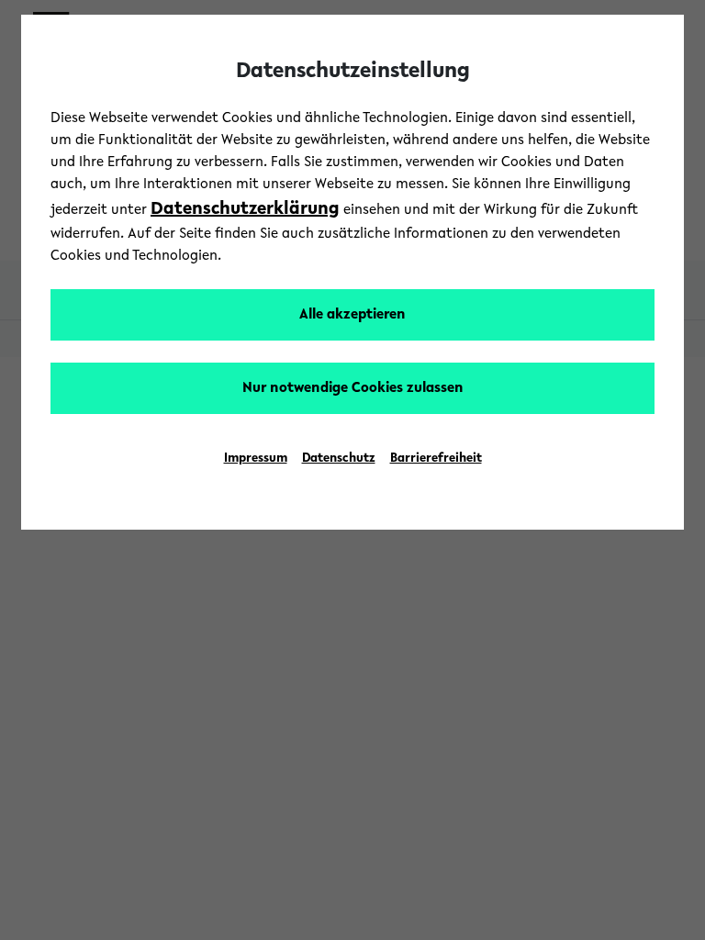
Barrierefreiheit (436, 459)
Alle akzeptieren (352, 315)
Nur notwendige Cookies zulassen (353, 388)
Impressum (255, 459)
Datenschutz (338, 459)
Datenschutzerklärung (245, 209)
